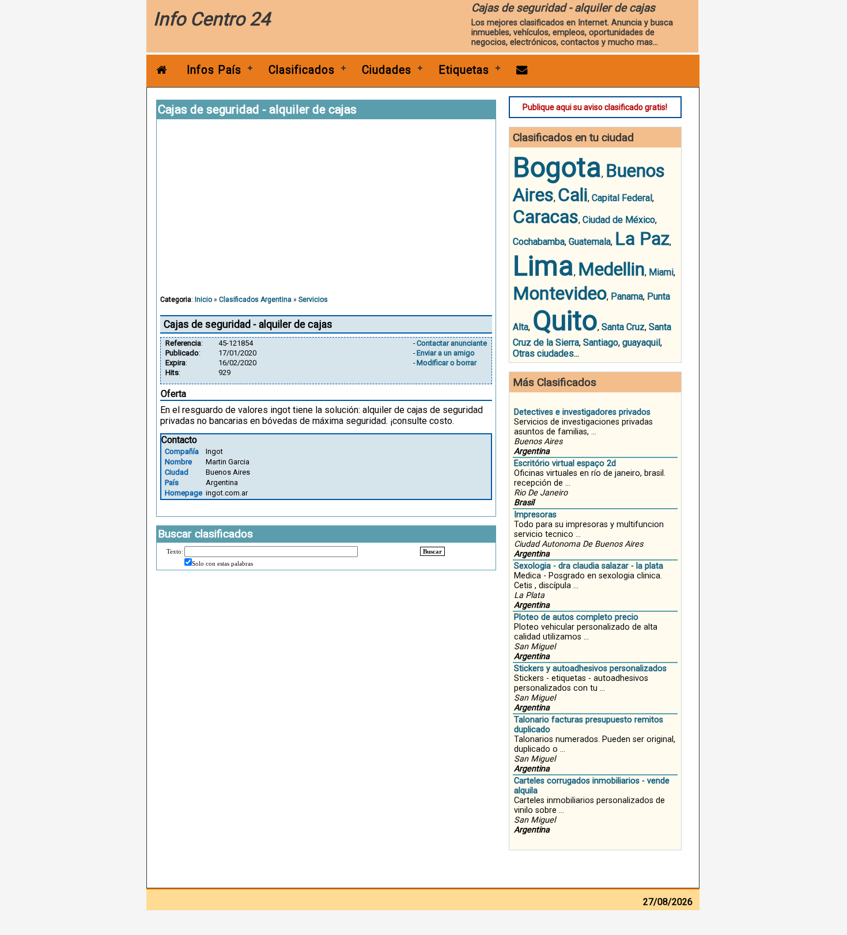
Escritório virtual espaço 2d (565, 463)
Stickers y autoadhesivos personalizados (590, 668)
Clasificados (302, 70)
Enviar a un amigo (446, 353)
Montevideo (560, 293)
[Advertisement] (326, 212)
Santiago (600, 342)
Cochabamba (539, 241)
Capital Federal (622, 197)
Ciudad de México (619, 219)
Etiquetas (463, 70)
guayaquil (641, 342)
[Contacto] (522, 70)
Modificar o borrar (447, 362)
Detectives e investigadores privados (582, 412)
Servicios (313, 300)
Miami (661, 272)
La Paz (642, 238)
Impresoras (535, 515)
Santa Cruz (623, 326)
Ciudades (386, 70)
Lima (543, 265)
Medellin (611, 269)
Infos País (214, 70)
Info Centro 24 (211, 19)
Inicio (203, 300)
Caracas (545, 217)
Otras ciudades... (546, 353)
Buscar (432, 551)
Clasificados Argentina (255, 300)
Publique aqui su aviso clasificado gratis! (595, 107)
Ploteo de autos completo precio (576, 617)
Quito (565, 320)
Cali (573, 195)
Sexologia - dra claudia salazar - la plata (588, 566)
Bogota (557, 167)
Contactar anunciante (452, 343)
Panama (627, 296)
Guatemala (590, 241)
